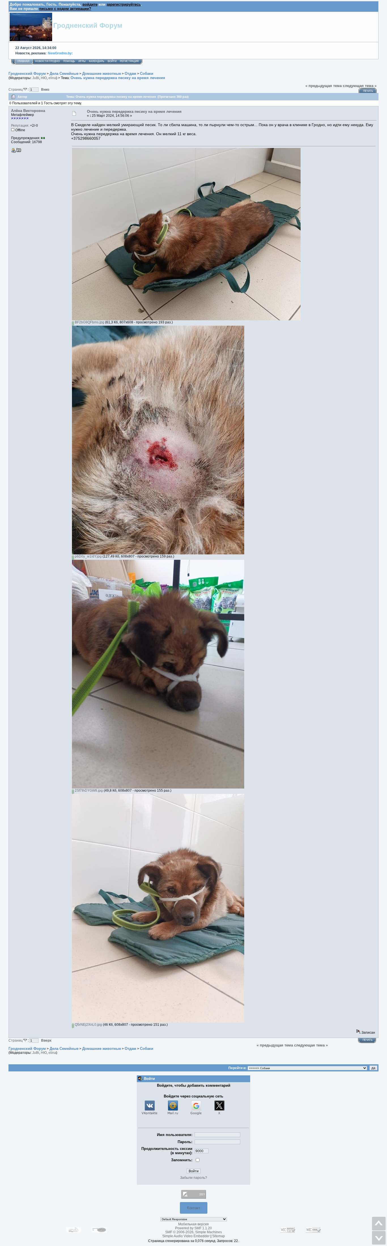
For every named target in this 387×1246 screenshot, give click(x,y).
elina (52, 78)
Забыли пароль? (193, 1178)
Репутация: (20, 126)
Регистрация (129, 61)
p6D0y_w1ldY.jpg (88, 556)
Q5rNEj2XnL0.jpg (88, 1025)
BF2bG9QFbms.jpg (89, 322)
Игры (82, 61)
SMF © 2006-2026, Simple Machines (193, 1232)
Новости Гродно (47, 61)
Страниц (16, 89)
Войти (112, 61)
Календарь (96, 61)
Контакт (193, 1208)
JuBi (35, 78)
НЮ (44, 78)
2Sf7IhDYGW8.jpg (88, 790)
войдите (89, 4)
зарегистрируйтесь (124, 4)
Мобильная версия (193, 1224)
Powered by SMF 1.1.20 (193, 1228)
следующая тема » (360, 86)
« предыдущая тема (323, 86)
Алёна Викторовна (28, 111)
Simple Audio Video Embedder (186, 1236)
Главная (23, 61)
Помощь (69, 61)
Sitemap (218, 1236)
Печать (368, 91)
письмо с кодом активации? (65, 9)
